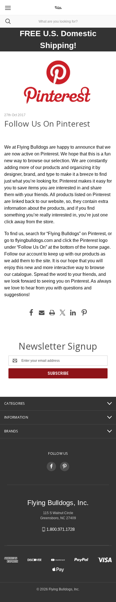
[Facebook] (31, 312)
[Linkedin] (73, 312)
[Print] (52, 312)
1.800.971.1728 (60, 529)
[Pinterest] (84, 312)
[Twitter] (62, 312)
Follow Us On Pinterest (47, 123)
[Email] (41, 312)
